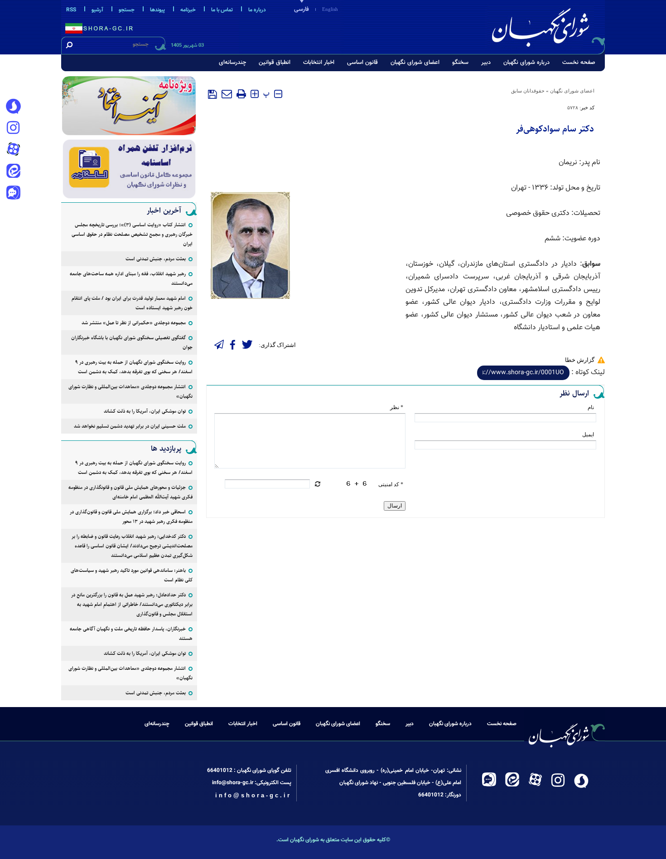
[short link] (523, 373)
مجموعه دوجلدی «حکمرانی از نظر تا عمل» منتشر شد (134, 323)
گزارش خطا (579, 359)
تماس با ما (222, 10)
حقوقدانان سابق (528, 90)
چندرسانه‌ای (232, 62)
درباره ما (257, 10)
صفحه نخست (578, 62)
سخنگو (460, 62)
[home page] (547, 25)
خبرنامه (188, 10)
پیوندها (157, 10)
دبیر (486, 62)
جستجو (127, 10)
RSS (71, 10)
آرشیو (97, 10)
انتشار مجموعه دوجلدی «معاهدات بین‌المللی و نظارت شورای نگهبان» (130, 391)
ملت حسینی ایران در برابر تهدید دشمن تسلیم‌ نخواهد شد (130, 426)
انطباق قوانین (274, 62)
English (330, 9)
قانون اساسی (362, 62)
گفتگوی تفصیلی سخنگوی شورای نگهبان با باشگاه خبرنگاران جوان (132, 342)
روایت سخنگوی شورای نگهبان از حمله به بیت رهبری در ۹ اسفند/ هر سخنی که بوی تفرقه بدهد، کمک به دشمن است (134, 367)
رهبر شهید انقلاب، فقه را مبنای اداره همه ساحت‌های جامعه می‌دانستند (131, 278)
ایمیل (588, 434)
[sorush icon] (13, 106)
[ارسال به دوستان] (227, 94)
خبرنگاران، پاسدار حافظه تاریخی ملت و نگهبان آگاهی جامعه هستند (131, 633)
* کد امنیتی (390, 484)
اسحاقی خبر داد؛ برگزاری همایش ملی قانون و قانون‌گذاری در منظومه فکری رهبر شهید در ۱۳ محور (131, 516)
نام (591, 407)
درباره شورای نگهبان (526, 62)
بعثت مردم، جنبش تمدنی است (155, 259)
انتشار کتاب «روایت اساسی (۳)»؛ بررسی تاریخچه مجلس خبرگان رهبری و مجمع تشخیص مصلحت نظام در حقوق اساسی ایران (132, 234)
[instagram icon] (13, 128)
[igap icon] (13, 193)
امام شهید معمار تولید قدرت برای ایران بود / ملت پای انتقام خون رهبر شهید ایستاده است (132, 303)
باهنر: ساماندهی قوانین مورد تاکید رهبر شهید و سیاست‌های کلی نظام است (132, 575)
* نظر (396, 407)
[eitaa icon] (13, 172)
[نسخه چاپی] (241, 94)
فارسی (301, 9)
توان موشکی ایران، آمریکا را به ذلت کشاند (145, 411)
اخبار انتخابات (318, 62)
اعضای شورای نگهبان (415, 62)
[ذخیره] (212, 94)
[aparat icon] (13, 150)
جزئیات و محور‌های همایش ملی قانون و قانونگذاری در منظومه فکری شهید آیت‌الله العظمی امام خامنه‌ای (130, 492)
